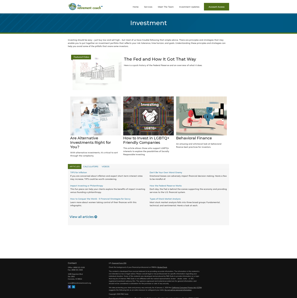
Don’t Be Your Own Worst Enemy (166, 172)
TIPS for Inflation (78, 172)
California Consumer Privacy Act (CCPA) (187, 287)
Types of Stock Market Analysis (165, 198)
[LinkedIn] (73, 286)
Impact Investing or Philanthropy (86, 185)
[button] (136, 6)
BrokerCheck (162, 267)
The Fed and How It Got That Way (160, 59)
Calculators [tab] (90, 166)
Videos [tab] (105, 166)
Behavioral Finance (194, 138)
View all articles (82, 217)
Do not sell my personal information (178, 290)
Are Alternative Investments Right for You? (90, 142)
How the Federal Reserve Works (166, 185)
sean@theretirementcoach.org (79, 283)
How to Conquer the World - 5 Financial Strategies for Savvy (100, 198)
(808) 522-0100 (79, 267)
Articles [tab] (75, 166)
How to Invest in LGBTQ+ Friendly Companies (146, 140)
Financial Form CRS (119, 263)
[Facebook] (69, 286)
